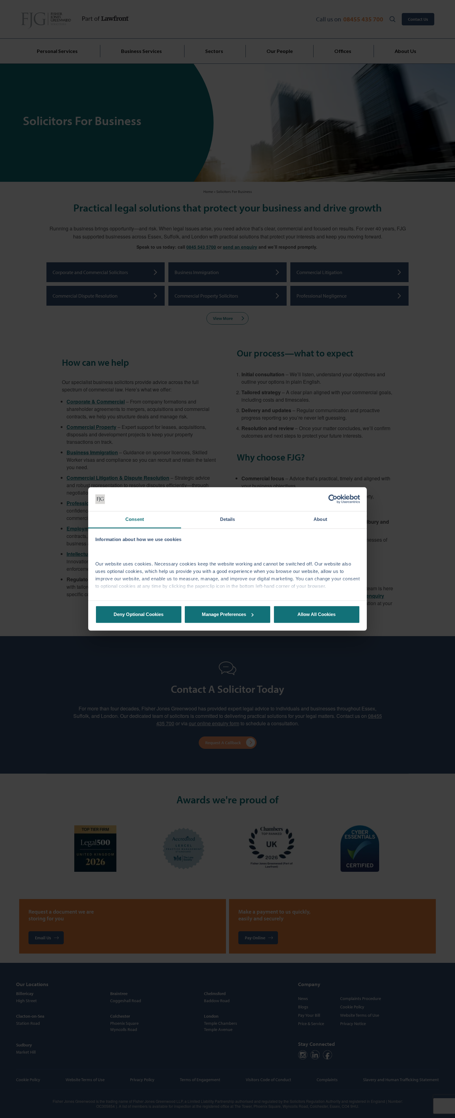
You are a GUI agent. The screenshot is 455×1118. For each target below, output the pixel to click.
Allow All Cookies (316, 614)
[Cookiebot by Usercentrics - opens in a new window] (333, 499)
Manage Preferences (224, 614)
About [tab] (320, 519)
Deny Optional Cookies (138, 614)
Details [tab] (227, 519)
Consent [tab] (134, 519)
